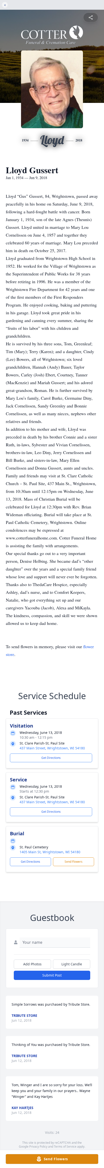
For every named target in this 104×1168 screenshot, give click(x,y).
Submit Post (52, 975)
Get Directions (51, 758)
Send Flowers (73, 862)
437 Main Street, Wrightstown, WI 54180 (52, 748)
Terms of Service (65, 1146)
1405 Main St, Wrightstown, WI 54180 (50, 852)
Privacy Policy (38, 1146)
